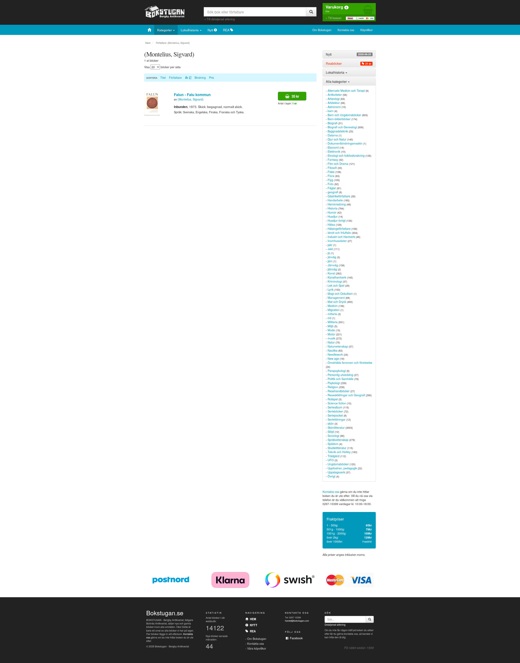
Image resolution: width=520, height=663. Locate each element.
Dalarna (333, 135)
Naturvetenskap (338, 346)
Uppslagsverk (336, 472)
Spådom (333, 444)
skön (331, 423)
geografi (333, 192)
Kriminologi (335, 281)
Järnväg (333, 265)
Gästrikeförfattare (339, 196)
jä (329, 253)
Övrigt (331, 476)
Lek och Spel (336, 285)
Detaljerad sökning (335, 624)
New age (333, 358)
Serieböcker (335, 411)
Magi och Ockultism (340, 294)
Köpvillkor (366, 30)
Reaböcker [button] (348, 63)
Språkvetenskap (338, 440)
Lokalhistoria (190, 30)
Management (336, 298)
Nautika (332, 350)
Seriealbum (335, 407)
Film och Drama (338, 164)
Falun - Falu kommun (192, 94)
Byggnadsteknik (338, 131)
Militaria (333, 322)
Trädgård (333, 456)
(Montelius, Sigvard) (191, 99)
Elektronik (334, 151)
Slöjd (331, 432)
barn (331, 111)
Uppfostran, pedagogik (342, 468)
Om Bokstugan (322, 30)
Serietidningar (337, 419)
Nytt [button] (348, 54)
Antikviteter (335, 95)
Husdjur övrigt (337, 220)
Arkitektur (334, 103)
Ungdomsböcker (338, 464)
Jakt (330, 249)
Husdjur (333, 216)
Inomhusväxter (337, 241)
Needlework (335, 354)
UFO (331, 460)
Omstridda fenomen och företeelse (350, 363)
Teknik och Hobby (339, 452)
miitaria (332, 314)
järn (330, 261)
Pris (211, 78)
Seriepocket (335, 415)
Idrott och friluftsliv (339, 233)
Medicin (333, 306)
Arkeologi (334, 99)
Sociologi (333, 436)
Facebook (295, 638)
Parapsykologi (337, 371)
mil (329, 318)
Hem (148, 42)
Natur (331, 342)
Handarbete (335, 200)
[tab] (349, 54)
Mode (331, 330)
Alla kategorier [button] (337, 81)
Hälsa (331, 224)
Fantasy (333, 160)
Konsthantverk (337, 277)
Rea (252, 631)
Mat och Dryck (337, 302)
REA (226, 30)
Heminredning (337, 204)
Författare (175, 78)
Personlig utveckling (340, 375)
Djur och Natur (337, 139)
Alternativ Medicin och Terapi (346, 91)
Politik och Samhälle (340, 379)
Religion (333, 387)
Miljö (331, 326)
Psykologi (334, 383)
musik (331, 338)
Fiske (331, 172)
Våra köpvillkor (256, 648)
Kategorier (165, 30)
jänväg (332, 257)
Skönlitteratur (336, 427)
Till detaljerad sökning (221, 19)
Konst (331, 273)
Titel (163, 78)
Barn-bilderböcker (339, 119)
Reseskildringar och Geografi (346, 395)
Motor (331, 334)
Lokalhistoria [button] (335, 72)
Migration (334, 310)
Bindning (200, 78)
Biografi (332, 123)
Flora (331, 176)
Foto (331, 184)
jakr (330, 245)
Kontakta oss (346, 30)
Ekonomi (333, 147)
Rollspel (333, 399)
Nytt (211, 30)
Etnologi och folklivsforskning (346, 155)
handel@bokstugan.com (297, 620)
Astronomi (334, 107)
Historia (332, 208)
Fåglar (332, 188)
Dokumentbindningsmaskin (345, 143)
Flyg (330, 180)
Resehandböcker (339, 391)
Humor (332, 212)
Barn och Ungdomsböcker (344, 115)
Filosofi (332, 168)
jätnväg (332, 269)
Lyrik (331, 289)
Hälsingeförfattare (339, 229)
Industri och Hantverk (341, 237)
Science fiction (337, 403)
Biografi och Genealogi (342, 127)
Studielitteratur (337, 448)
